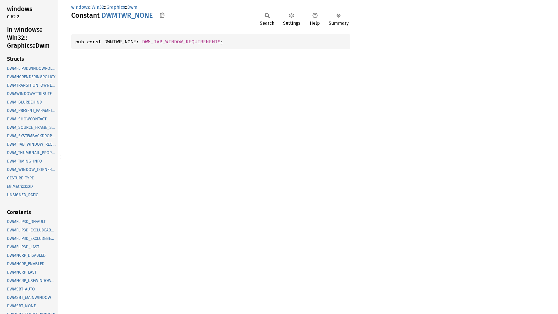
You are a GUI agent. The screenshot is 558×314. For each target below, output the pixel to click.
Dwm (132, 7)
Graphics (115, 7)
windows (80, 7)
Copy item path (162, 15)
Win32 (98, 7)
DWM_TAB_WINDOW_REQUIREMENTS (181, 41)
